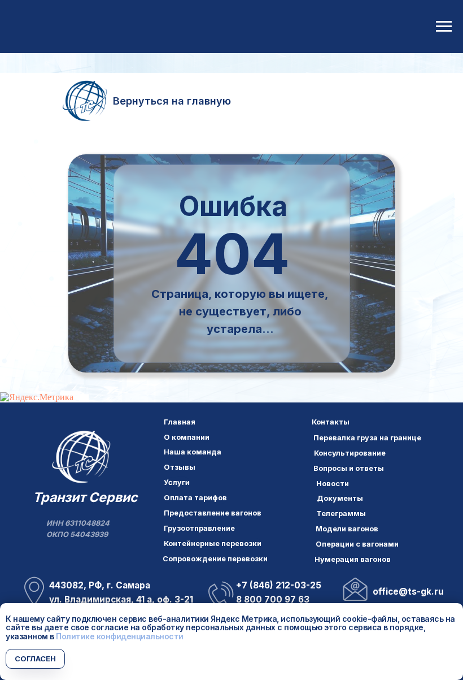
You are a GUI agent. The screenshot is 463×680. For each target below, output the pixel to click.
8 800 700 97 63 (272, 599)
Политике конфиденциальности (120, 636)
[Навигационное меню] (444, 26)
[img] (81, 457)
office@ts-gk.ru (408, 591)
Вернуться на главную (172, 101)
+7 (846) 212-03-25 (278, 585)
